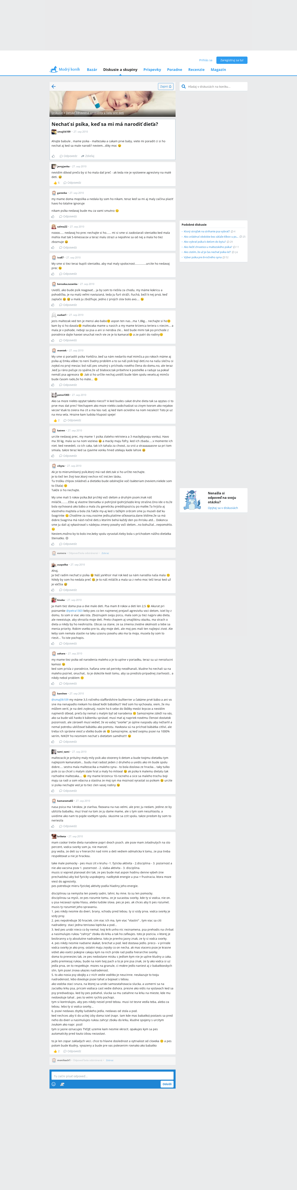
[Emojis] (54, 1084)
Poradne (174, 69)
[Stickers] (62, 1084)
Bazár (92, 69)
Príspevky (152, 69)
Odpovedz (70, 156)
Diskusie (57, 113)
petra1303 (76, 611)
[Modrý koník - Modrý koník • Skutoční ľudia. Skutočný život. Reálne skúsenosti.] (65, 70)
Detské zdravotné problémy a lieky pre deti (95, 113)
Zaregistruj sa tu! (231, 60)
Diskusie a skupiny (120, 69)
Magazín (218, 69)
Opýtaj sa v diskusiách (223, 508)
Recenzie (196, 69)
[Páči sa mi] (55, 156)
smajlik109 (61, 699)
